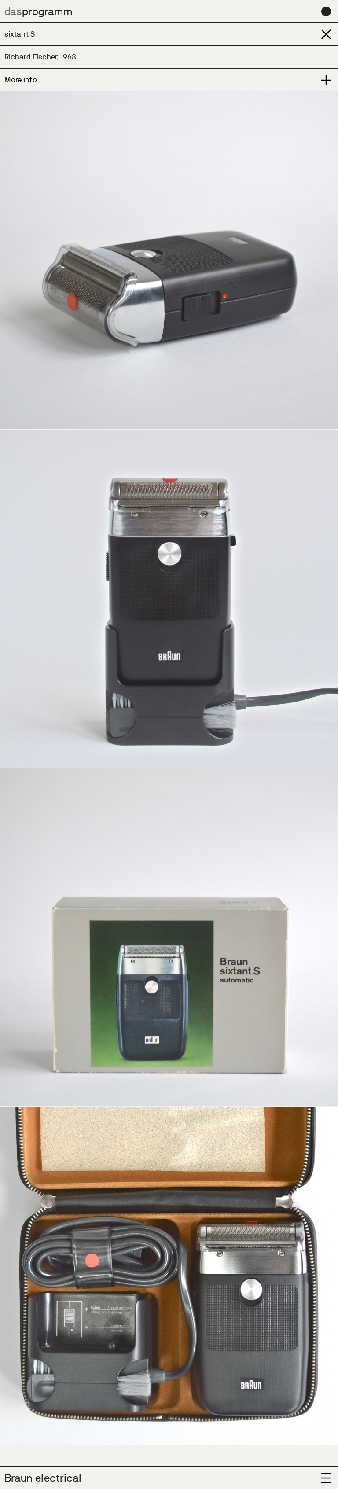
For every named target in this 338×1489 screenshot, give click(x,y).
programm (38, 11)
